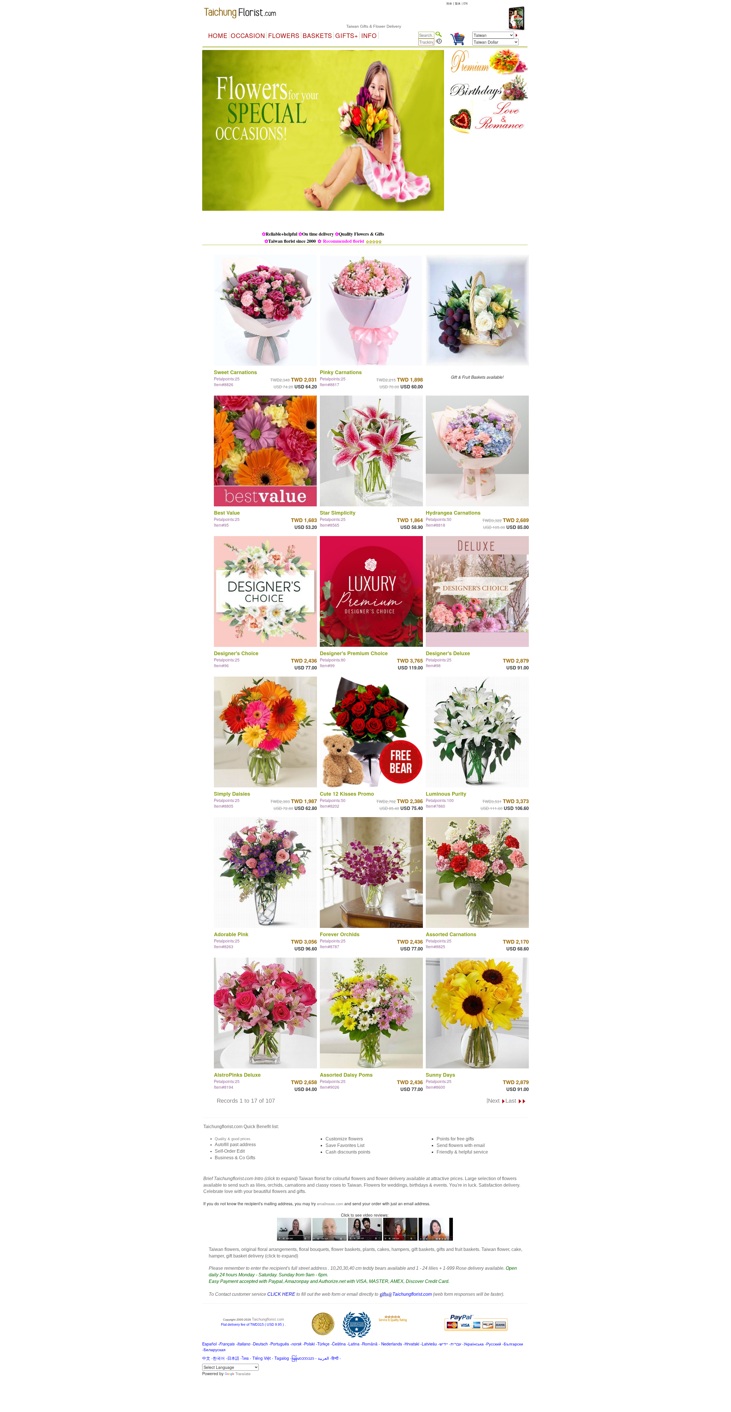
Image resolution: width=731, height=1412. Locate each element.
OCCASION (248, 35)
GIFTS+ (346, 35)
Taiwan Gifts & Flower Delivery (313, 26)
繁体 (458, 3)
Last (511, 1101)
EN (465, 3)
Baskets (317, 35)
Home (218, 35)
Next (494, 1101)
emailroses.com (330, 1203)
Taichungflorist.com (268, 1319)
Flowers (284, 35)
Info (369, 35)
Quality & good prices (232, 1139)
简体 (449, 3)
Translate (242, 1373)
